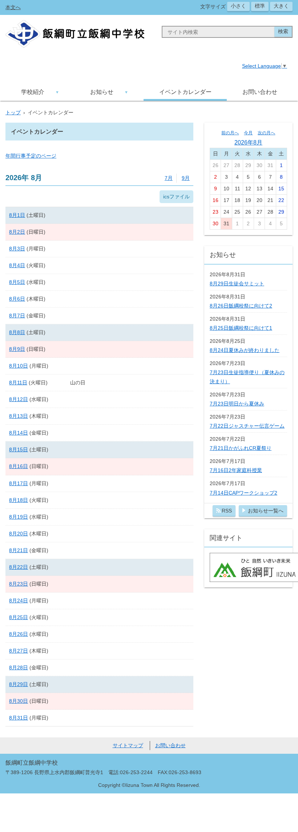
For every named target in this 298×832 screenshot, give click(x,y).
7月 (169, 178)
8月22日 (18, 567)
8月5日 (17, 282)
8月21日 (18, 550)
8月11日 (18, 382)
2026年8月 (248, 142)
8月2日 (17, 232)
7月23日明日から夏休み (237, 404)
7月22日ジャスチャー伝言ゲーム (247, 426)
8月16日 (18, 466)
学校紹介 (32, 91)
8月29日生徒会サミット (237, 283)
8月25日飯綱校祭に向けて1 (241, 328)
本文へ (13, 7)
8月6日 (17, 299)
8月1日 (17, 215)
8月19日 (18, 517)
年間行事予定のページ (30, 156)
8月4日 (17, 265)
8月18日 (18, 500)
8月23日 (18, 584)
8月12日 (18, 399)
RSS (227, 511)
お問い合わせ (259, 91)
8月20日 (18, 533)
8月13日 (18, 416)
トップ (13, 112)
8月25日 (18, 617)
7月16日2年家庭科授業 (236, 470)
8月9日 (17, 349)
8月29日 (18, 684)
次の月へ (266, 132)
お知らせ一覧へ (265, 511)
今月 (248, 132)
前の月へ (230, 132)
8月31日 (18, 718)
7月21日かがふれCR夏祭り (240, 448)
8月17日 (18, 483)
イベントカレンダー (185, 91)
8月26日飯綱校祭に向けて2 (241, 306)
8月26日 (18, 634)
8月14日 (18, 433)
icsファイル (176, 196)
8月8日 (17, 332)
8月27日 (18, 651)
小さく (238, 6)
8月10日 (18, 366)
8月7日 (17, 315)
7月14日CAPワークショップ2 (243, 493)
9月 (186, 178)
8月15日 (18, 449)
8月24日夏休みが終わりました (244, 350)
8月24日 (18, 600)
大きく (281, 6)
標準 (260, 6)
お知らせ (101, 91)
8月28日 (18, 667)
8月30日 (18, 701)
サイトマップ (128, 745)
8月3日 (17, 248)
